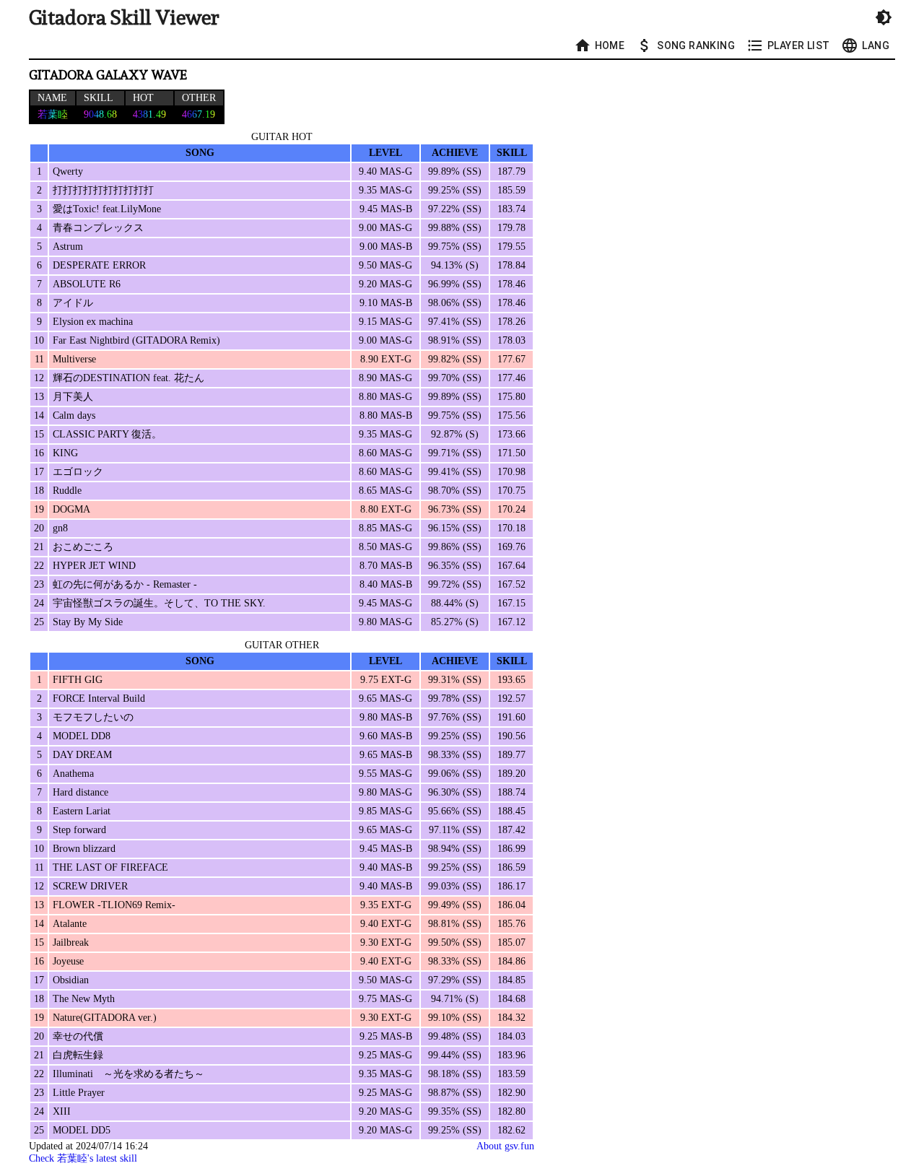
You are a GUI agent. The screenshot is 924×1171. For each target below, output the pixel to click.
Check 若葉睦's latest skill (83, 1158)
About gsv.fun (505, 1146)
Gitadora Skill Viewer (124, 18)
